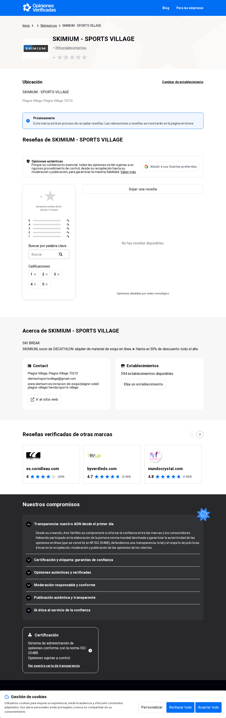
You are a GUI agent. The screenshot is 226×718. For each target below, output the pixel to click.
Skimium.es (48, 25)
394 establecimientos (70, 48)
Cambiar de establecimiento (182, 82)
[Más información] (90, 650)
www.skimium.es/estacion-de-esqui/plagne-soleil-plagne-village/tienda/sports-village (64, 385)
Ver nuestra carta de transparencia (54, 666)
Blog (165, 8)
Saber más (128, 172)
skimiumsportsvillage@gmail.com (52, 378)
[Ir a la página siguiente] (199, 434)
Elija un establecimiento (143, 384)
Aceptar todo (208, 707)
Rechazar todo (180, 707)
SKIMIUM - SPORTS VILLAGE (81, 25)
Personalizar (152, 707)
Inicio (26, 25)
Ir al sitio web (47, 399)
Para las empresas (189, 8)
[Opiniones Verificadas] (39, 8)
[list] (113, 464)
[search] (60, 254)
